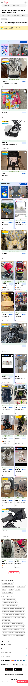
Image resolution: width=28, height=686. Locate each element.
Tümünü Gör (23, 42)
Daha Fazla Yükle (14, 572)
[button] (2, 2)
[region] (14, 50)
